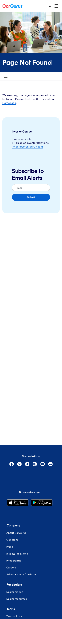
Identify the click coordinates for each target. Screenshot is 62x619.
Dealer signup (14, 591)
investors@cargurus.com (27, 146)
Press (9, 546)
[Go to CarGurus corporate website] (12, 6)
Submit (31, 197)
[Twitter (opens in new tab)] (19, 465)
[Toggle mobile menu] (56, 6)
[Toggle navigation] (5, 76)
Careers (11, 567)
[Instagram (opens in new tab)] (35, 465)
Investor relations (17, 553)
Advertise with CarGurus (21, 574)
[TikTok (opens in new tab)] (27, 465)
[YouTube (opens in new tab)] (42, 465)
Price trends (13, 560)
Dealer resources (16, 598)
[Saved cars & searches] (50, 6)
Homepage (9, 102)
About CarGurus (16, 532)
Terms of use (14, 616)
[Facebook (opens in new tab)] (11, 465)
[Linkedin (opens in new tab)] (50, 465)
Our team (12, 539)
